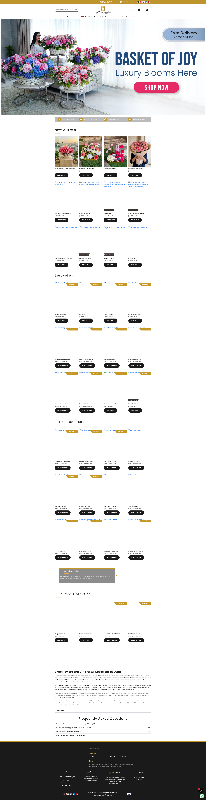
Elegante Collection (99, 17)
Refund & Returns (123, 757)
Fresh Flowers (122, 764)
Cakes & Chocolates (134, 17)
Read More (60, 710)
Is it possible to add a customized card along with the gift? (75, 724)
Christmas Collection (116, 766)
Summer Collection (104, 764)
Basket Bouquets (123, 17)
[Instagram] (137, 2)
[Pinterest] (149, 2)
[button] (57, 575)
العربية (198, 2)
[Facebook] (143, 2)
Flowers (107, 17)
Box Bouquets (114, 17)
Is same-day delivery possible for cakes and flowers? (73, 728)
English (202, 2)
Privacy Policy (114, 757)
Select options (62, 365)
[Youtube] (140, 2)
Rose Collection (89, 17)
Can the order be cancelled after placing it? (70, 735)
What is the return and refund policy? (68, 732)
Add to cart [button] (61, 175)
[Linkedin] (146, 2)
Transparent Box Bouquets (75, 17)
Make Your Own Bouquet (104, 766)
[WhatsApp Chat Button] (202, 796)
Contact (131, 11)
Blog (102, 757)
